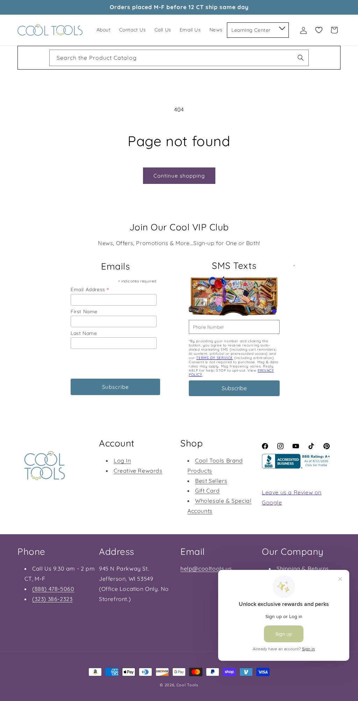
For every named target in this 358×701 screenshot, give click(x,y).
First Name (84, 311)
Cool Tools (187, 684)
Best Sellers (211, 480)
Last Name (84, 333)
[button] (281, 27)
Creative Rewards (138, 470)
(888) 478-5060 (53, 588)
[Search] (300, 57)
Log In (122, 460)
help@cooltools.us (206, 568)
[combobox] (179, 58)
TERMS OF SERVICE (214, 358)
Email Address (90, 289)
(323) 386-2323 (52, 598)
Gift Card (207, 490)
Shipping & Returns (303, 568)
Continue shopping (179, 175)
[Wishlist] (319, 30)
